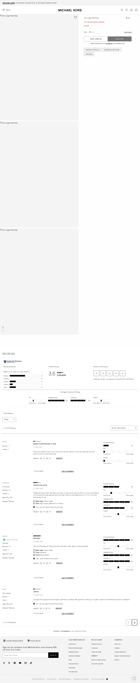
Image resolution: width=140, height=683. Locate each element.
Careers (117, 648)
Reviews (89, 54)
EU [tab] (93, 32)
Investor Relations (120, 652)
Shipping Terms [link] (73, 652)
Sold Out (120, 39)
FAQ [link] (70, 660)
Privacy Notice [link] (51, 679)
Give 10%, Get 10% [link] (97, 664)
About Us (118, 644)
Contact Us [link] (72, 644)
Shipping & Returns (111, 49)
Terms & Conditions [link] (65, 679)
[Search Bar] (122, 10)
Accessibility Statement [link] (81, 679)
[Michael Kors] (70, 9)
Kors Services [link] (73, 671)
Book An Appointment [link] (99, 660)
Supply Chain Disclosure (122, 656)
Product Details (92, 49)
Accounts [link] (95, 648)
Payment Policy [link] (74, 664)
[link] (4, 663)
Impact (117, 660)
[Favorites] (127, 10)
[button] (134, 678)
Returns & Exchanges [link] (75, 648)
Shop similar (96, 39)
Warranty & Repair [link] (74, 656)
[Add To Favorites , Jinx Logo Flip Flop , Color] (75, 17)
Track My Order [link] (96, 652)
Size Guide (128, 32)
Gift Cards (72, 668)
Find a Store (35, 640)
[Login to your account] (131, 10)
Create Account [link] (97, 644)
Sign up (53, 655)
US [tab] (90, 32)
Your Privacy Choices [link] (98, 679)
